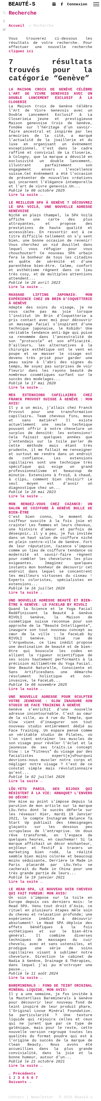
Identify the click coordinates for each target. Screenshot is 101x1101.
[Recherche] (4, 13)
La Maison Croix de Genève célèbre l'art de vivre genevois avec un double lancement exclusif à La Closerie (50, 95)
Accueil (16, 26)
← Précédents (22, 1074)
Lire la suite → (25, 195)
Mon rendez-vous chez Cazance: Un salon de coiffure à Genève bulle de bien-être (50, 508)
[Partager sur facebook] (4, 21)
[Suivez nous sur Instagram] (55, 3)
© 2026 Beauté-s (76, 1097)
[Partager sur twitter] (4, 30)
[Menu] (96, 4)
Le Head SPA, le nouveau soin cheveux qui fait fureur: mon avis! (50, 891)
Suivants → (20, 1082)
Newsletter (42, 1097)
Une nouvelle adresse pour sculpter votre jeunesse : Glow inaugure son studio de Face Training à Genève (50, 701)
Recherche (22, 13)
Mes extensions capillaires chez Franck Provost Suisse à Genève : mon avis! (50, 399)
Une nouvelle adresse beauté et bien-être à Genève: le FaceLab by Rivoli (50, 602)
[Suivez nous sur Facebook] (63, 3)
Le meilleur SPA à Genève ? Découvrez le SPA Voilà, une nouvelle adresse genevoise (50, 207)
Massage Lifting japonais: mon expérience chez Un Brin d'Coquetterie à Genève (50, 299)
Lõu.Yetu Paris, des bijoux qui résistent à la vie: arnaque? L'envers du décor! (50, 793)
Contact (16, 1097)
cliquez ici (21, 51)
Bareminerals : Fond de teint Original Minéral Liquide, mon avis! (50, 988)
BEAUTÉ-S (21, 4)
